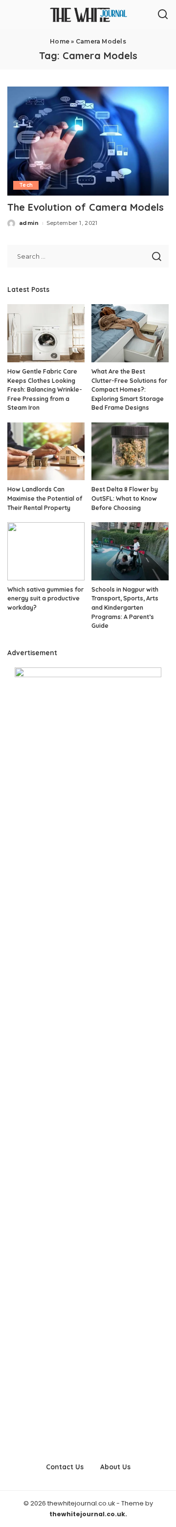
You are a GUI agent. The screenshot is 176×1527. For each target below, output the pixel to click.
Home (59, 41)
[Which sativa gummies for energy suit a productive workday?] (46, 551)
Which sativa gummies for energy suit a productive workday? (45, 598)
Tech (26, 185)
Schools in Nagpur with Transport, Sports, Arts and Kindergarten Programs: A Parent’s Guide (124, 607)
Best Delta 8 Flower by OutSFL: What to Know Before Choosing (124, 498)
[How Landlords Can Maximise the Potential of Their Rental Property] (46, 451)
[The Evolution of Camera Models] (88, 141)
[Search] (163, 14)
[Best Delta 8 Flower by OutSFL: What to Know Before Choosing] (130, 451)
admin (29, 223)
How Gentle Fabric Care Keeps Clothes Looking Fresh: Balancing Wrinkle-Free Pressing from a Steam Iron (44, 389)
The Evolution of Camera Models (85, 207)
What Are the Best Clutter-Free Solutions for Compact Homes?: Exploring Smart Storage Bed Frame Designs (129, 389)
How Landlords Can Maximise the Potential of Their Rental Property (44, 498)
